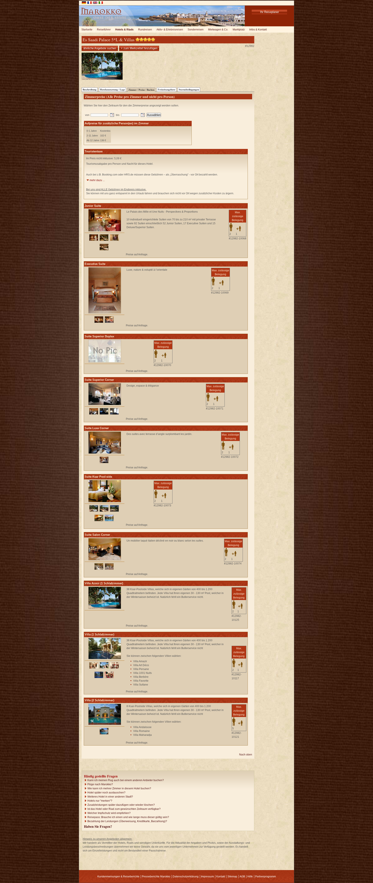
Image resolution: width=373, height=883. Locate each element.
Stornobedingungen (189, 89)
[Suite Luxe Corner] (104, 452)
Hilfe (250, 876)
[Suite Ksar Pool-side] (104, 501)
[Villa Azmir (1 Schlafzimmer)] (104, 608)
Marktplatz (239, 29)
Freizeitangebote (166, 89)
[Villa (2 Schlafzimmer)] (104, 724)
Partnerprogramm (265, 876)
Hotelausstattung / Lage (112, 89)
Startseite (86, 29)
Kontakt (220, 876)
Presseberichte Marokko (156, 876)
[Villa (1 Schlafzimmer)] (104, 658)
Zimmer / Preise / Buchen (141, 89)
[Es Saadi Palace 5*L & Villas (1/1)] (102, 78)
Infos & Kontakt (258, 29)
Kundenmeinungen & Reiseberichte (118, 876)
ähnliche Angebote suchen (99, 48)
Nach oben (245, 754)
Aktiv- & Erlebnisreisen (169, 29)
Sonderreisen (196, 29)
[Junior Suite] (104, 230)
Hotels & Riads (124, 29)
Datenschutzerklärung (186, 876)
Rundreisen (145, 29)
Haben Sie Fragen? (98, 826)
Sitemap (232, 876)
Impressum (207, 876)
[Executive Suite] (104, 312)
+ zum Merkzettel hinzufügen (139, 48)
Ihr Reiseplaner (269, 12)
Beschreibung (89, 89)
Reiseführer (104, 29)
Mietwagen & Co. (218, 29)
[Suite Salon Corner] (104, 559)
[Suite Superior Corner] (104, 404)
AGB (242, 876)
